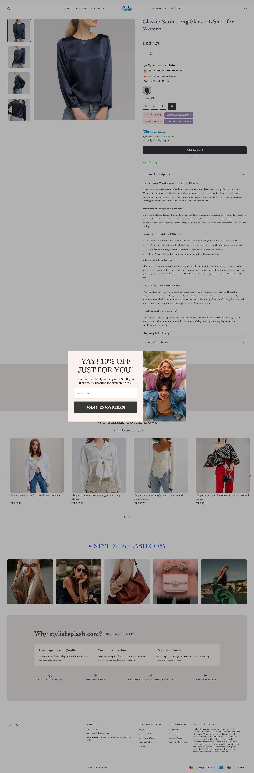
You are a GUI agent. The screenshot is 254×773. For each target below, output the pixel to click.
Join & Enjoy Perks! (105, 407)
